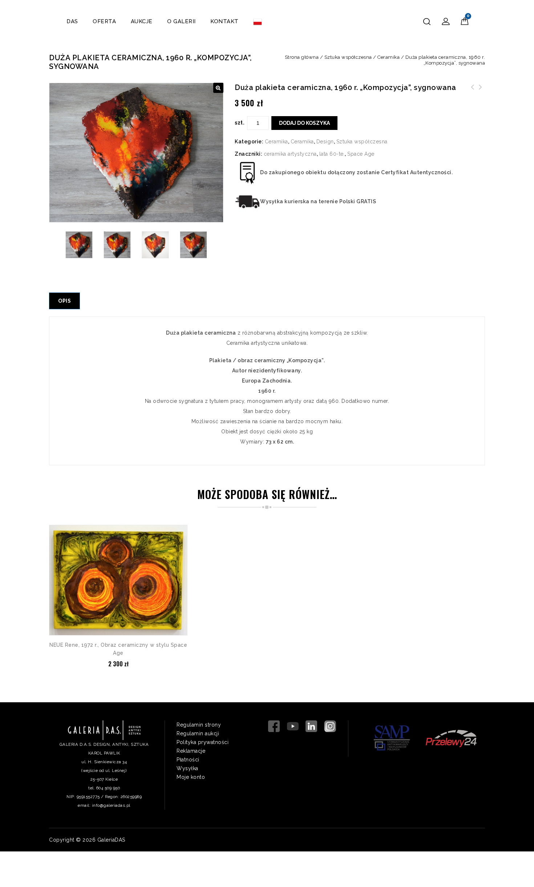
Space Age (361, 154)
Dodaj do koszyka (304, 123)
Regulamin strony (199, 725)
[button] (218, 88)
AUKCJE (142, 21)
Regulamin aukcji (198, 733)
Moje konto (191, 777)
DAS (72, 21)
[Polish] (257, 21)
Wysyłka (187, 768)
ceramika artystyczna (290, 154)
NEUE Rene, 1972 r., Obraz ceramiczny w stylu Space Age (481, 96)
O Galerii (181, 21)
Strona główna (302, 57)
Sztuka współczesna (348, 57)
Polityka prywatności (202, 742)
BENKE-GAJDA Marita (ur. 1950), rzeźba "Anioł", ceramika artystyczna (473, 96)
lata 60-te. (332, 154)
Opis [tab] (64, 301)
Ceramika (388, 57)
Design (325, 141)
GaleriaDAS (111, 840)
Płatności (188, 760)
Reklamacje (191, 751)
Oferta (104, 21)
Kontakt (224, 21)
